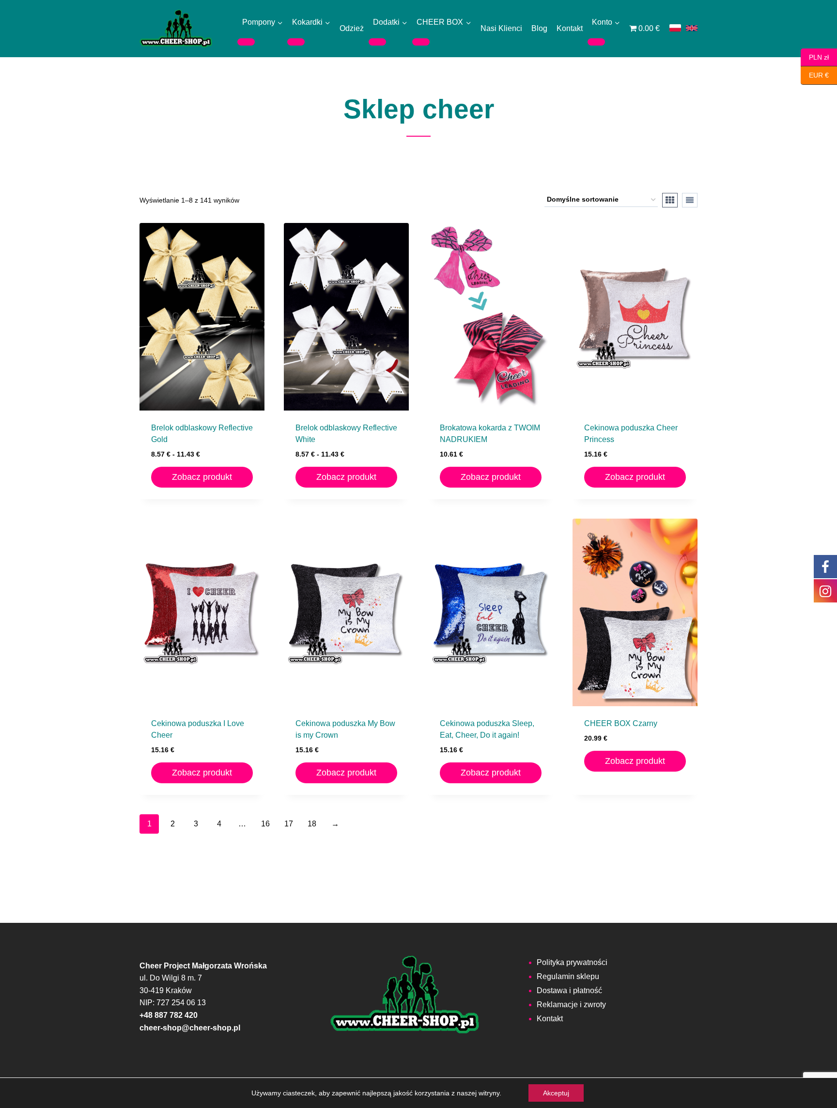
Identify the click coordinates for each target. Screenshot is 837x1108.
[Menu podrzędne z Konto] (596, 41)
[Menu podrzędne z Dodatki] (377, 41)
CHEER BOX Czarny (620, 723)
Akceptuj (556, 1093)
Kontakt (570, 28)
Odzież (352, 28)
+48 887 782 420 (169, 1015)
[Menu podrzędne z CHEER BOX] (421, 41)
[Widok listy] (690, 200)
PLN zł (815, 56)
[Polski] (675, 28)
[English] (692, 28)
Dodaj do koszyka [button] (635, 788)
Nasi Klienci (501, 28)
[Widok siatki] (670, 200)
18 (312, 824)
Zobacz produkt (202, 477)
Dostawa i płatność (569, 990)
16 (265, 824)
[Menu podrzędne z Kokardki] (296, 41)
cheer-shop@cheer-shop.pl (190, 1028)
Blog (539, 28)
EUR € (815, 75)
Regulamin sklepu (568, 976)
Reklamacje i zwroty (571, 1004)
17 (288, 824)
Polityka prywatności (572, 962)
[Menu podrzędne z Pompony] (246, 41)
